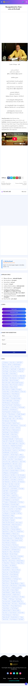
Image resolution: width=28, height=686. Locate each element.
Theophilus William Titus (17, 601)
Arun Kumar (15, 375)
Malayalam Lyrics (14, 312)
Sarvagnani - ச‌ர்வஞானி (8, 284)
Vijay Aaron (5, 612)
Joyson (19, 497)
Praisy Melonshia (6, 542)
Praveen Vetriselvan (6, 545)
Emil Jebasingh (5, 421)
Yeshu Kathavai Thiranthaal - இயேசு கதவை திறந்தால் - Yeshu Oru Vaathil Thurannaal (14, 293)
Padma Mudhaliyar (6, 533)
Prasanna (14, 542)
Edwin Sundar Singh (6, 418)
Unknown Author (16, 610)
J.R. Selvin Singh (14, 454)
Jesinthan (4, 468)
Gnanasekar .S (15, 436)
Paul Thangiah (13, 536)
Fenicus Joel (22, 425)
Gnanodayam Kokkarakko (8, 439)
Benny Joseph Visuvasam (17, 382)
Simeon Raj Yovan (6, 587)
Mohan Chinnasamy (16, 524)
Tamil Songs (18, 599)
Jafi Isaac (4, 459)
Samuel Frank (5, 574)
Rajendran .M (5, 551)
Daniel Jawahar (15, 402)
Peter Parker (21, 536)
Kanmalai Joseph (14, 504)
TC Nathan (4, 599)
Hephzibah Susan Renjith (16, 445)
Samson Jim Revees (16, 569)
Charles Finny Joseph (6, 396)
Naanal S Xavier (6, 529)
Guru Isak (4, 443)
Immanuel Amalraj (6, 448)
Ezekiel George (5, 425)
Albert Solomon (5, 366)
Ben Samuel (21, 378)
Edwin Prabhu (18, 416)
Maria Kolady (18, 518)
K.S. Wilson (21, 502)
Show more (24, 191)
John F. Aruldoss (13, 477)
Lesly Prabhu (18, 508)
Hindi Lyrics (14, 319)
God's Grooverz (18, 439)
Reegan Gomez (5, 556)
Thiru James (14, 603)
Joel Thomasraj (5, 475)
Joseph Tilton (13, 493)
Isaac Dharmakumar (6, 450)
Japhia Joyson (15, 461)
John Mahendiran (6, 481)
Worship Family (14, 617)
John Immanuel (21, 477)
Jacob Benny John (13, 457)
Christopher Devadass (15, 398)
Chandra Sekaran (6, 393)
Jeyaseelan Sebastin (14, 470)
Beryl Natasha (5, 387)
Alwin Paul (17, 366)
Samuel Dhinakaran (14, 572)
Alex (12, 366)
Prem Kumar (15, 545)
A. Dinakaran (5, 362)
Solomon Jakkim (5, 590)
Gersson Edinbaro (14, 432)
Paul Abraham (5, 536)
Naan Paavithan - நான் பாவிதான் (10, 298)
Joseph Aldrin (5, 490)
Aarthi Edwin (19, 362)
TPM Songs (11, 599)
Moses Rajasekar (14, 527)
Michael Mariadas (6, 524)
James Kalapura (18, 459)
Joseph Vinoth (5, 497)
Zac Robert (21, 619)
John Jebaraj (13, 479)
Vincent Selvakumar (6, 615)
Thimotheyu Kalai (6, 603)
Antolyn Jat (20, 371)
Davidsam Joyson (16, 411)
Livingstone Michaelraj (15, 511)
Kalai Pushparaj (5, 504)
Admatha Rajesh (16, 364)
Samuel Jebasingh (14, 574)
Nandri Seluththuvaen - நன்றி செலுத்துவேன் (12, 287)
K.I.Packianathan (13, 502)
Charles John (16, 396)
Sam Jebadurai (13, 565)
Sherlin (22, 583)
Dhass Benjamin (11, 414)
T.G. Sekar (22, 596)
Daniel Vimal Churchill (7, 405)
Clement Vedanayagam (7, 400)
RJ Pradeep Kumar (16, 549)
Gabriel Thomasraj (6, 430)
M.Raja (12, 515)
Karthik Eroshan (5, 506)
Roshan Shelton (20, 560)
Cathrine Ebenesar (15, 391)
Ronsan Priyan (12, 560)
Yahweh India (5, 619)
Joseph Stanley (5, 493)
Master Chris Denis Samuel (8, 522)
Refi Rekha (20, 556)
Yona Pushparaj (13, 619)
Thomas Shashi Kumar (16, 605)
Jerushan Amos (18, 466)
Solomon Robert (14, 590)
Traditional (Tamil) (6, 610)
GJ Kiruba (18, 427)
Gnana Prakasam (6, 436)
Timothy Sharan (5, 608)
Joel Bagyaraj (5, 472)
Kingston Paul (14, 506)
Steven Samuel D (6, 596)
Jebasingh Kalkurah (6, 463)
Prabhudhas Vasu (18, 538)
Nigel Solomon (5, 531)
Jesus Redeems (18, 468)
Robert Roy (4, 560)
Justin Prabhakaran (6, 499)
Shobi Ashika (22, 585)
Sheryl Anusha (5, 585)
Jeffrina (4, 466)
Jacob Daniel (21, 457)
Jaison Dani (10, 459)
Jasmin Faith (22, 461)
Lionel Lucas (5, 511)
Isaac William (21, 450)
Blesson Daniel (13, 387)
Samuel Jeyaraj (5, 576)
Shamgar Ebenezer (15, 583)
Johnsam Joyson (5, 488)
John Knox (20, 479)
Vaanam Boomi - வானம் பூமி (9, 282)
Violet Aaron (15, 615)
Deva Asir (4, 414)
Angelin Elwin (21, 369)
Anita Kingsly (5, 371)
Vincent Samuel (12, 612)
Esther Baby (13, 421)
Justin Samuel (15, 499)
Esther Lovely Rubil (6, 423)
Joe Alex (22, 470)
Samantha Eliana (6, 569)
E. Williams (4, 416)
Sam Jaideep (5, 565)
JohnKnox (4, 486)
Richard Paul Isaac (16, 558)
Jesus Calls (10, 468)
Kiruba (3, 508)
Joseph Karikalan (13, 490)
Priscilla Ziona (22, 547)
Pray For (10, 678)
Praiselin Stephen (6, 540)
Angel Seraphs (13, 369)
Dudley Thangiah (21, 414)
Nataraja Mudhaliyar (16, 529)
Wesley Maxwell (5, 617)
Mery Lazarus (19, 522)
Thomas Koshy (22, 603)
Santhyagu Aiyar (17, 578)
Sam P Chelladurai (6, 567)
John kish (17, 484)
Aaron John (12, 362)
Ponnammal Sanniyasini (7, 538)
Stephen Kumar (16, 594)
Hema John (21, 443)
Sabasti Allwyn (20, 563)
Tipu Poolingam (14, 608)
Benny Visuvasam (14, 384)
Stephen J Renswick (16, 592)
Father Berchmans (14, 425)
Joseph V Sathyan (6, 495)
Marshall (12, 520)
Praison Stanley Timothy (17, 540)
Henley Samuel (5, 445)
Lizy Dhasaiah (5, 513)
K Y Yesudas (5, 502)
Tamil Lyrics (14, 309)
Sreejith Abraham (6, 592)
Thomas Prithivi (5, 605)
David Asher (14, 407)
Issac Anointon (14, 452)
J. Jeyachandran (5, 454)
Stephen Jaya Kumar (6, 594)
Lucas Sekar (13, 513)
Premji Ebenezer (5, 547)
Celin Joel (23, 391)
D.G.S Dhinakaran (6, 402)
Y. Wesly (21, 617)
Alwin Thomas (5, 369)
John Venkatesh (21, 481)
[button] (26, 2)
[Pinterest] (17, 178)
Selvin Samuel (14, 581)
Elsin (14, 418)
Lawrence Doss (10, 508)
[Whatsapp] (14, 178)
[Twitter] (11, 178)
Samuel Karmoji (14, 576)
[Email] (19, 178)
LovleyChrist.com (12, 680)
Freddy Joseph (5, 427)
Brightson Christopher (16, 389)
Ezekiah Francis (16, 423)
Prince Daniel (14, 547)
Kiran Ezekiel (22, 506)
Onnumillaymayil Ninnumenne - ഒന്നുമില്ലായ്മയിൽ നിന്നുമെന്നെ (14, 296)
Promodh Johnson (6, 549)
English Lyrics (14, 315)
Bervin (21, 384)
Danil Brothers (17, 405)
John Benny (13, 475)
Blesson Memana (6, 389)
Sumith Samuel (15, 596)
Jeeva (20, 463)
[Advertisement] (14, 28)
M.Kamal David (5, 515)
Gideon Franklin (5, 434)
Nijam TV (13, 531)
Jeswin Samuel (5, 470)
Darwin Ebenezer (6, 407)
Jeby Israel (15, 463)
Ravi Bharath (5, 554)
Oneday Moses (20, 531)
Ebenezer (11, 416)
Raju (11, 551)
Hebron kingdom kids (13, 443)
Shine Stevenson (13, 585)
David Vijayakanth (6, 411)
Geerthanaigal (5, 432)
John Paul (14, 481)
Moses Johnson (5, 527)
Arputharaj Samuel (6, 375)
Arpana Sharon (13, 373)
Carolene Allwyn (5, 391)
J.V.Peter (21, 454)
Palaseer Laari (16, 533)
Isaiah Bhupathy (5, 452)
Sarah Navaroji (5, 581)
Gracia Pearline (19, 441)
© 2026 (17, 680)
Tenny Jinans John (6, 601)
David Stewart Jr (13, 409)
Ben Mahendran (13, 378)
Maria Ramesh (5, 520)
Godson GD (5, 441)
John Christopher (21, 475)
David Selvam (5, 409)
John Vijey (4, 484)
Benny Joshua (5, 384)
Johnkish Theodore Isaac (13, 486)
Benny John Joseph (6, 382)
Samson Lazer (5, 572)
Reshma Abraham (6, 558)
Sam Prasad (14, 567)
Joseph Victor (15, 495)
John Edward (5, 477)
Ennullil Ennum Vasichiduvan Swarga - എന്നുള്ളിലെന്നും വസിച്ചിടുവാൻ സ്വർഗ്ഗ (12, 290)
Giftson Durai (14, 434)
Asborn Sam (22, 375)
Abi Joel (4, 364)
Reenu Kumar (14, 556)
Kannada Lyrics (14, 325)
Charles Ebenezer (15, 393)
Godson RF (11, 441)
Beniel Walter (5, 380)
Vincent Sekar (21, 612)
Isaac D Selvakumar (16, 448)
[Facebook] (8, 178)
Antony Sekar (5, 373)
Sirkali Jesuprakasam (16, 587)
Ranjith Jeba (16, 551)
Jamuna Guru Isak (6, 461)
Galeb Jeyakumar (16, 430)
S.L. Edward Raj (5, 563)
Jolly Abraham (14, 488)
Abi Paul (9, 364)
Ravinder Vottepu (13, 554)
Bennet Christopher (14, 380)
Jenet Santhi (10, 466)
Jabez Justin (4, 457)
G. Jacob (12, 427)
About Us (16, 678)
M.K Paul (19, 513)
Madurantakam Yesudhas (7, 518)
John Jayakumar (5, 479)
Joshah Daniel (13, 497)
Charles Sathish (5, 398)
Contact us (22, 678)
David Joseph (21, 407)
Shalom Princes (5, 583)
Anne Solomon (13, 371)
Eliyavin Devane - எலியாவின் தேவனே (13, 278)
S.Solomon (13, 563)
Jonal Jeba (21, 488)
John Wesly (11, 484)
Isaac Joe (15, 450)
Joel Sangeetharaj (14, 472)
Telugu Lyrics (14, 322)
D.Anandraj (16, 400)
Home (4, 678)
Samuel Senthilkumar (7, 578)
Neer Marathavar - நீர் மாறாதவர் (10, 280)
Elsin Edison (19, 418)
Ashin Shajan (5, 378)
